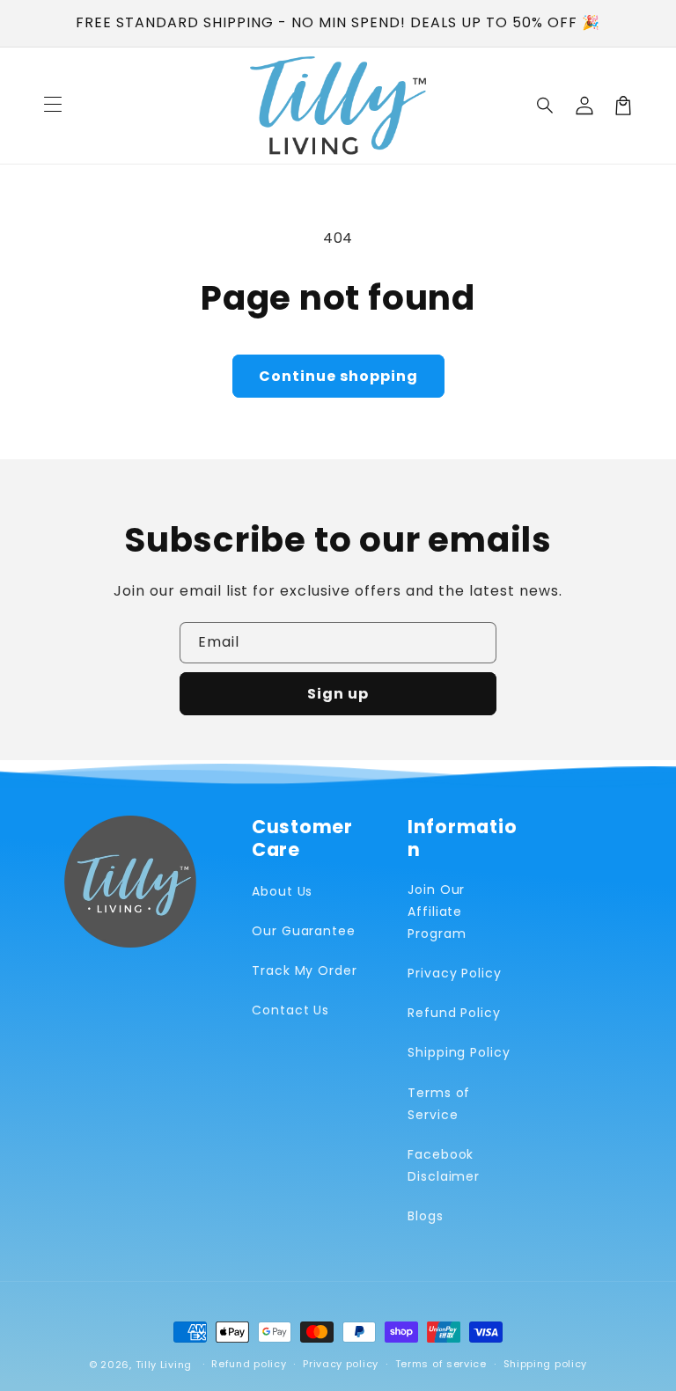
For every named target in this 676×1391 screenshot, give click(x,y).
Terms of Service (439, 1104)
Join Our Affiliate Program (437, 911)
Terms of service (441, 1364)
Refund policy (248, 1364)
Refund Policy (454, 1012)
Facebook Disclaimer (444, 1165)
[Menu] (52, 105)
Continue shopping (338, 376)
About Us (282, 891)
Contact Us (291, 1010)
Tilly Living (164, 1365)
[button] (545, 105)
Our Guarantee (304, 931)
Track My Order (304, 970)
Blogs (426, 1216)
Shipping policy (545, 1364)
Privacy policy (340, 1364)
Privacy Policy (455, 973)
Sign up (338, 694)
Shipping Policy (459, 1052)
